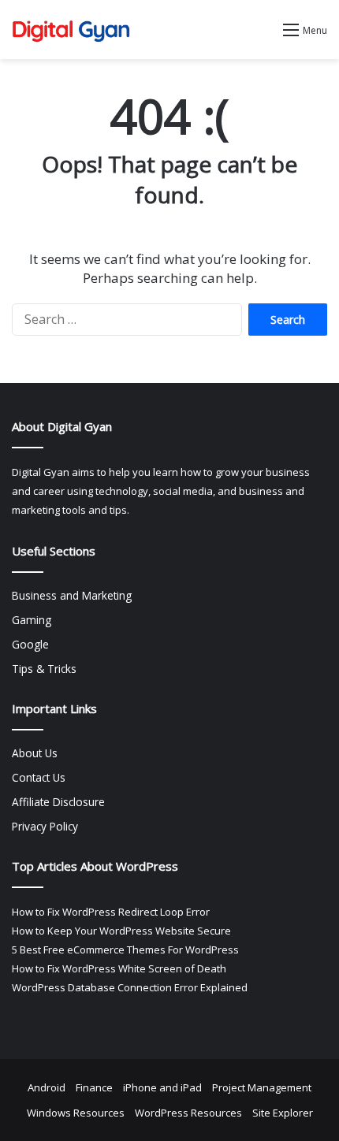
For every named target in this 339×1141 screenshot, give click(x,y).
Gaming (31, 619)
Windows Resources (76, 1113)
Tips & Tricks (44, 668)
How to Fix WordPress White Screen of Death (119, 968)
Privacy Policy (45, 826)
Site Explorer (282, 1113)
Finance (94, 1087)
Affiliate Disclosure (58, 801)
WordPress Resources (188, 1113)
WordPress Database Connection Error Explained (130, 987)
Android (46, 1087)
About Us (35, 752)
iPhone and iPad (162, 1087)
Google (30, 644)
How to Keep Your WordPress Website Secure (121, 931)
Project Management (261, 1087)
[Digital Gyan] (71, 29)
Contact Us (38, 777)
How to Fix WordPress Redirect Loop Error (111, 912)
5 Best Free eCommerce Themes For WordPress (125, 949)
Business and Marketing (72, 595)
